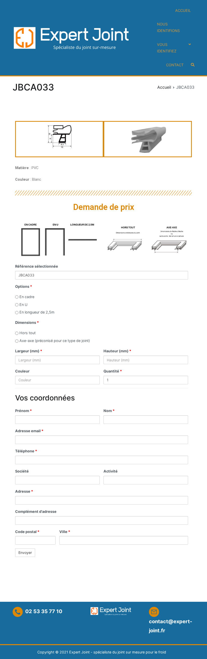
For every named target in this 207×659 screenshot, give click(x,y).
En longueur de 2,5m (36, 312)
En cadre (26, 297)
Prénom (23, 411)
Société (22, 471)
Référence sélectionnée (36, 266)
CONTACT (175, 65)
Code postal (27, 531)
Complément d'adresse (36, 511)
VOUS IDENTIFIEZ (166, 47)
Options (23, 286)
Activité (111, 471)
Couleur (22, 371)
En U (23, 304)
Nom (109, 411)
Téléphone (26, 451)
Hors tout (27, 333)
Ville (64, 531)
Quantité (113, 371)
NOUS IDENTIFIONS (168, 27)
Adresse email (29, 431)
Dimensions (27, 322)
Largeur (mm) (28, 351)
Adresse (24, 491)
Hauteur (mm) (117, 351)
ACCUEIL (183, 10)
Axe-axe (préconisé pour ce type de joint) (54, 340)
